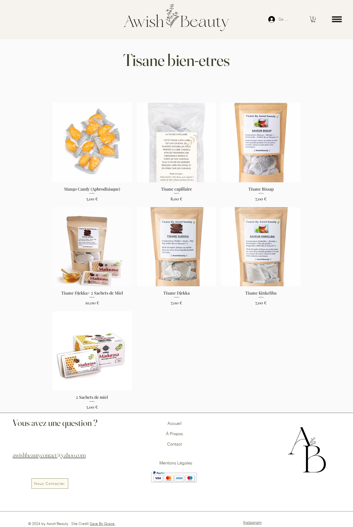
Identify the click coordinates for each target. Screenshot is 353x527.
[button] (313, 19)
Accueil (174, 423)
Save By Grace (103, 523)
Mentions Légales (176, 462)
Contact (174, 444)
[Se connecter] (271, 19)
